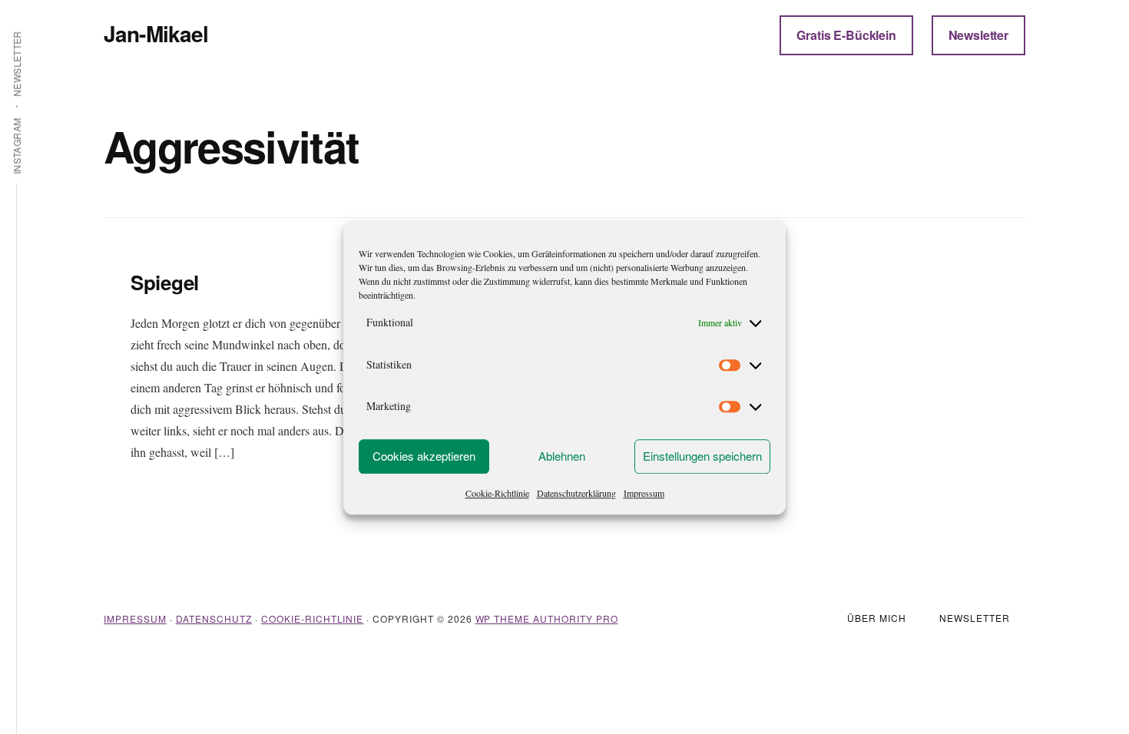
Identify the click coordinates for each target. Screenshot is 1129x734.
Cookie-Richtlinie (497, 493)
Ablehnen (561, 456)
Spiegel (165, 282)
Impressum (644, 493)
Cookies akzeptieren (423, 456)
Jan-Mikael (156, 33)
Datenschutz (214, 618)
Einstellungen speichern (702, 456)
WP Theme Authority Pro (546, 618)
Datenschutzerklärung (576, 493)
